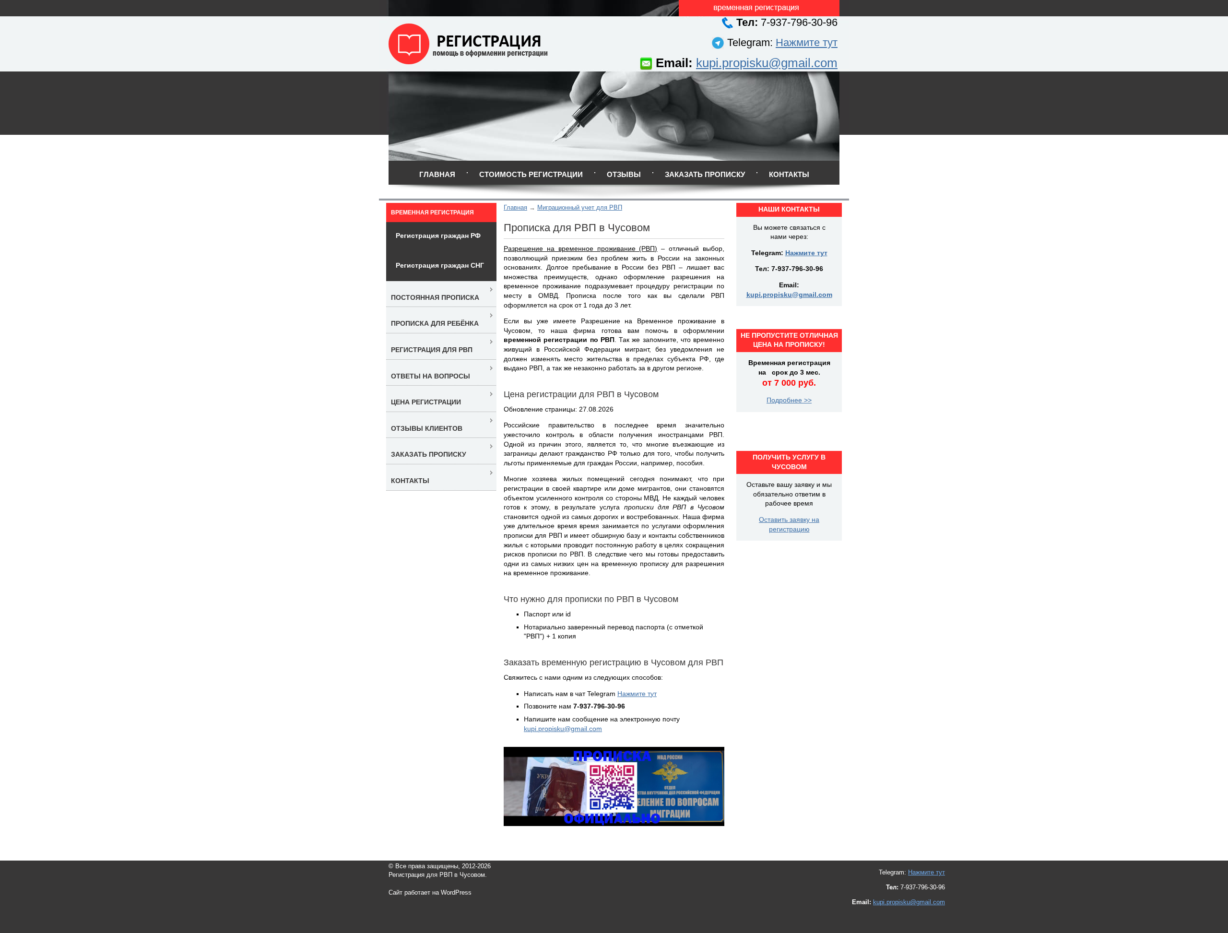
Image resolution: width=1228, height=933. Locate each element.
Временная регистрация (432, 212)
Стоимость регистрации (531, 174)
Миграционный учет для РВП (579, 207)
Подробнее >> (789, 400)
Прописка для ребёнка (435, 323)
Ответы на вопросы (430, 376)
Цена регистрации (426, 402)
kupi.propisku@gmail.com (767, 63)
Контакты (789, 174)
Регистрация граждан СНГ (440, 265)
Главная (437, 174)
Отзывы (624, 174)
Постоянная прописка (435, 297)
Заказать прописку (705, 174)
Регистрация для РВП (431, 350)
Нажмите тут (807, 42)
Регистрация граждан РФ (438, 235)
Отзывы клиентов (426, 428)
